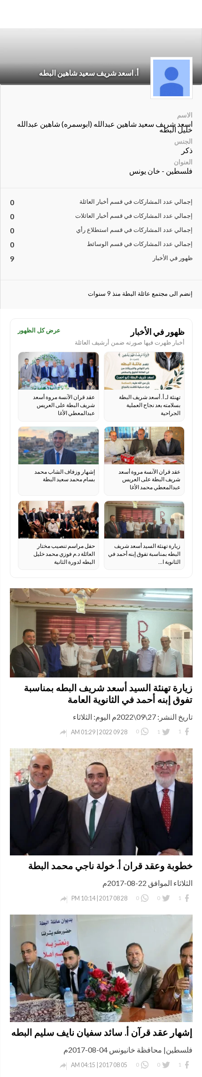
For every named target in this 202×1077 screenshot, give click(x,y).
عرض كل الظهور (39, 330)
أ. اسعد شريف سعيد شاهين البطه (89, 72)
